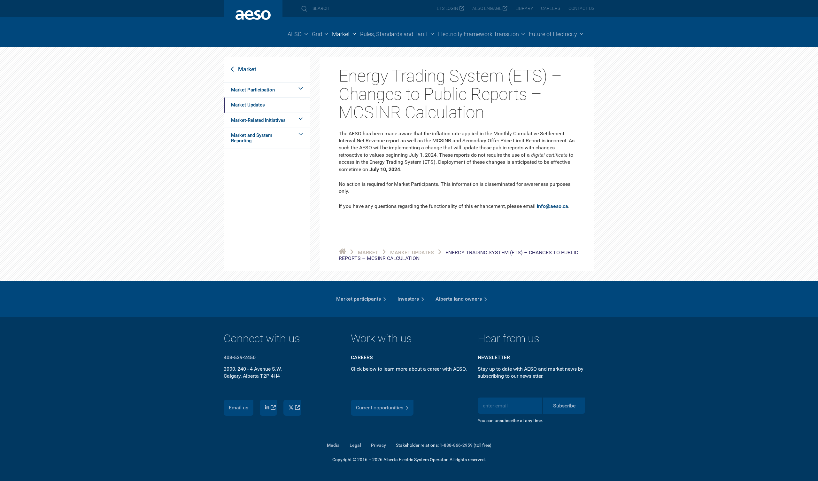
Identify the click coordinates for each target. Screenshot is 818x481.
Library (524, 8)
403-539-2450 (240, 357)
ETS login (447, 8)
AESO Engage (487, 8)
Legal (355, 445)
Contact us (581, 8)
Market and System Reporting (251, 138)
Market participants (358, 299)
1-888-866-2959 (456, 445)
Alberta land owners (459, 299)
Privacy (378, 445)
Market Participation (253, 90)
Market (247, 69)
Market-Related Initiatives (258, 120)
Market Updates (248, 105)
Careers (550, 8)
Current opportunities (379, 408)
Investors (408, 299)
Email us (238, 408)
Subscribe (564, 406)
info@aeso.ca (552, 206)
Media (333, 445)
